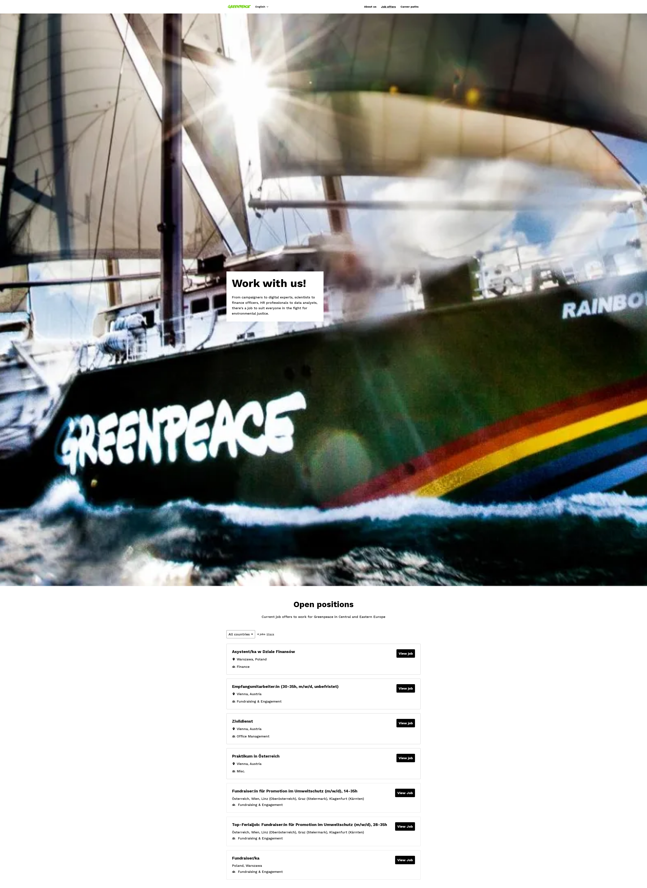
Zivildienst (242, 721)
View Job (405, 793)
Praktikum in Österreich (256, 756)
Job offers (388, 6)
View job (406, 653)
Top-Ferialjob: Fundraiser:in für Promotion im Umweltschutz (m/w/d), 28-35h (309, 824)
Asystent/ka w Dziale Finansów (263, 651)
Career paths (409, 6)
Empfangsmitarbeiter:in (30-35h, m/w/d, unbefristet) (285, 686)
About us (370, 6)
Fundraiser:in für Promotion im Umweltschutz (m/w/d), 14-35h (294, 791)
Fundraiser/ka (245, 858)
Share (270, 634)
